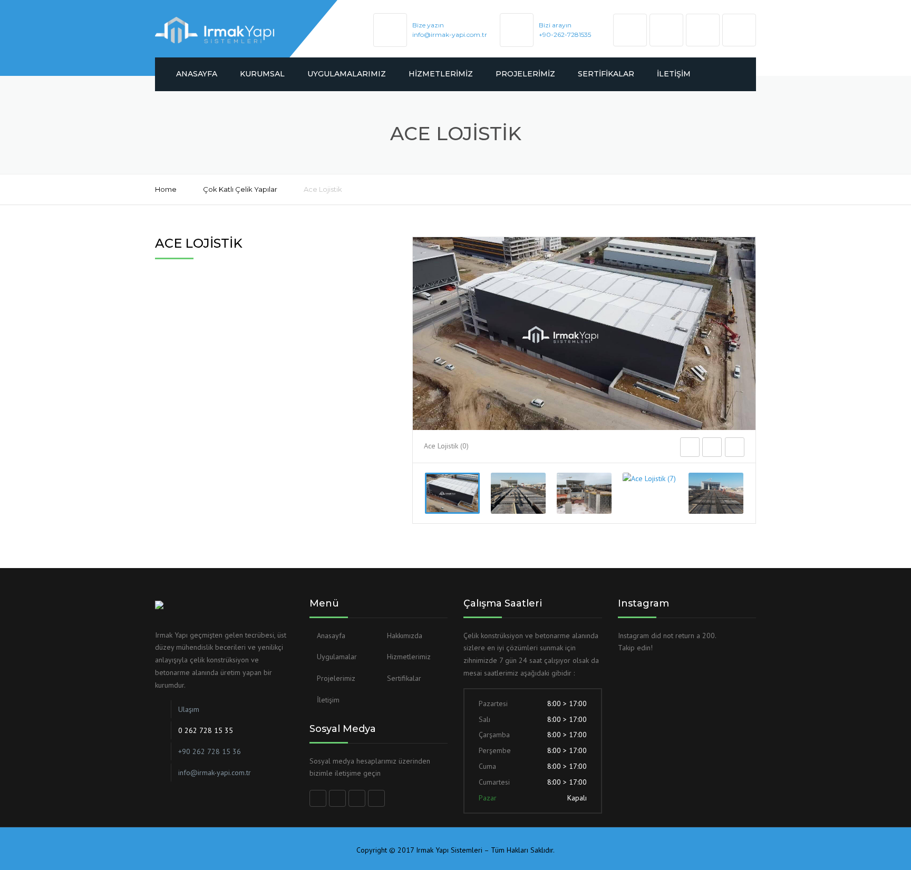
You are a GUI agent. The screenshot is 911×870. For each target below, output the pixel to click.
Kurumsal (262, 74)
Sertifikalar (606, 74)
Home (166, 189)
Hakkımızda (404, 635)
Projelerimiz (525, 74)
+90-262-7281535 (565, 34)
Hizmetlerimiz (441, 74)
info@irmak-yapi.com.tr (449, 34)
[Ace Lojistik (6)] (584, 493)
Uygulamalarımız (346, 74)
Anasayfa (196, 74)
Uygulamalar (337, 656)
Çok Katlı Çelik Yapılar (240, 189)
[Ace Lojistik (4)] (518, 493)
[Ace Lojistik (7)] (650, 479)
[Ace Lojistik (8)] (716, 493)
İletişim (674, 74)
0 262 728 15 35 (205, 730)
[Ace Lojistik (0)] (452, 493)
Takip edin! (635, 647)
